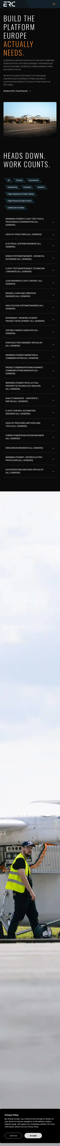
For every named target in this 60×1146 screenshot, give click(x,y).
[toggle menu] (54, 4)
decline (13, 1135)
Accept (33, 1135)
